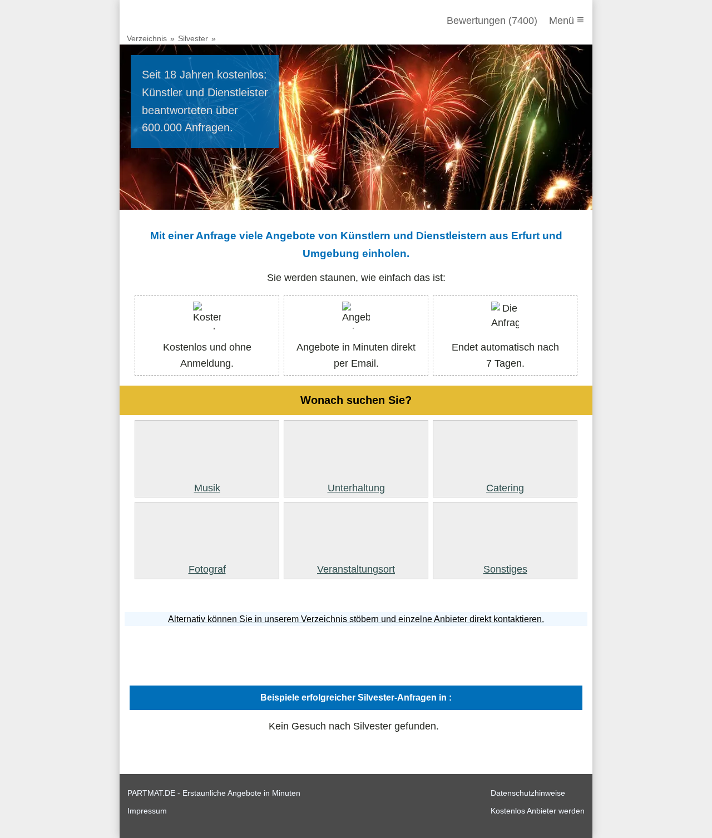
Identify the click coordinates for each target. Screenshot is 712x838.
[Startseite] (187, 20)
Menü (566, 20)
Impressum (147, 810)
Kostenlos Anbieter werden (538, 810)
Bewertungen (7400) (492, 20)
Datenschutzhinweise (528, 792)
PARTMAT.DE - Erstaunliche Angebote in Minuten (213, 792)
